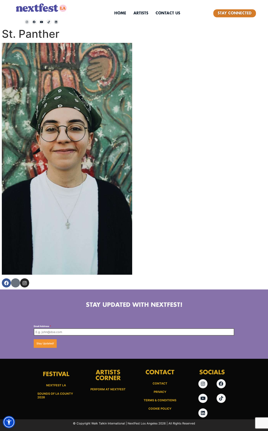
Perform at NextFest (108, 389)
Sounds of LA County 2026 (55, 395)
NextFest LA (56, 385)
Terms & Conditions (160, 400)
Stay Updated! (45, 343)
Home (120, 13)
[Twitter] (15, 282)
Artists (140, 13)
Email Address (42, 326)
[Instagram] (27, 22)
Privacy (160, 392)
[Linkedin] (56, 22)
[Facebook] (34, 22)
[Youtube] (41, 22)
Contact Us (168, 13)
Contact (160, 383)
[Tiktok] (49, 22)
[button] (9, 422)
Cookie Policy (160, 408)
